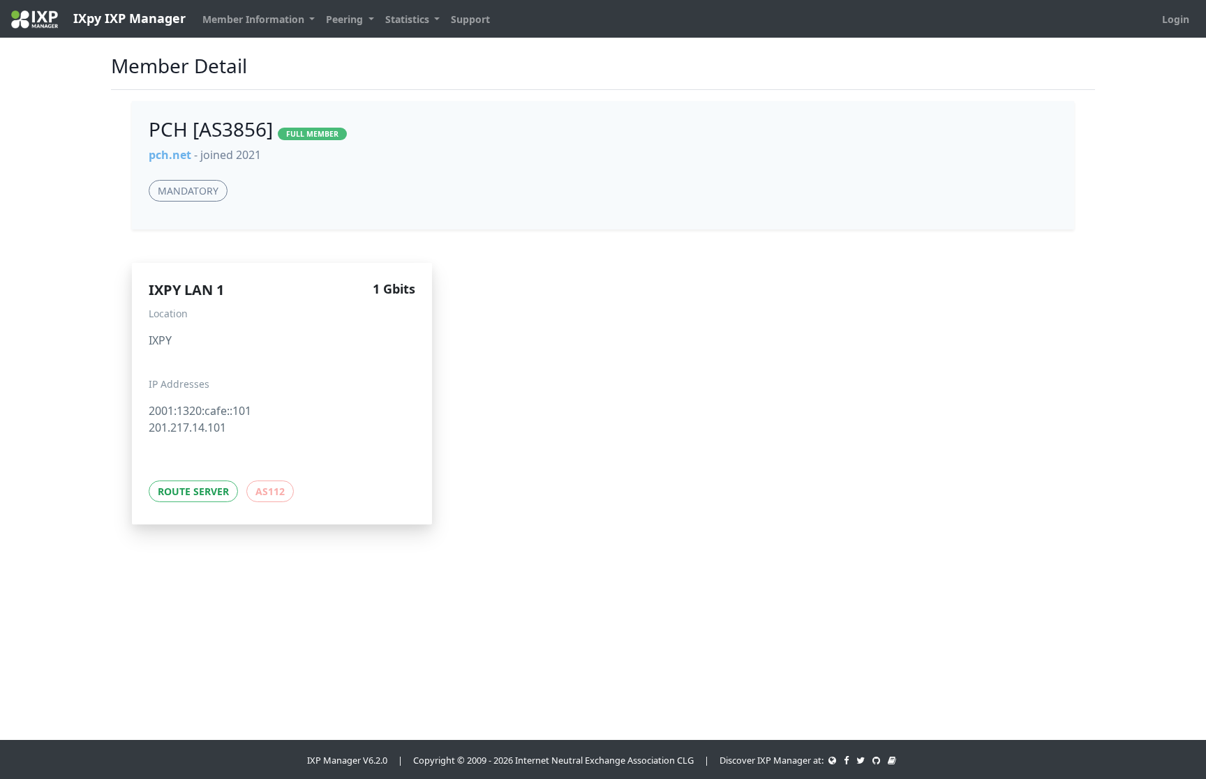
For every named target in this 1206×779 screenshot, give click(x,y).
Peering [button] (346, 19)
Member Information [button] (254, 19)
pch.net (170, 154)
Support (470, 19)
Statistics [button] (408, 19)
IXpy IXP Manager (128, 18)
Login (1175, 19)
